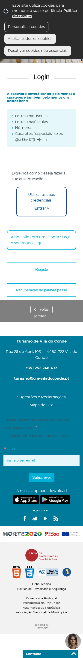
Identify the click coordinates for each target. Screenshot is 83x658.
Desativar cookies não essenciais (38, 51)
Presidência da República (41, 603)
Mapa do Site (41, 405)
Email (9, 448)
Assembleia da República (41, 607)
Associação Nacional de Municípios (41, 612)
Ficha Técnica (41, 584)
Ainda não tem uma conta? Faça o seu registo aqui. (40, 240)
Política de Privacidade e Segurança (41, 589)
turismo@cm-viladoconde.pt (41, 378)
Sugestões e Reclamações (41, 397)
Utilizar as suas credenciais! (41, 201)
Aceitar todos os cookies (30, 39)
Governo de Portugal (41, 598)
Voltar (44, 309)
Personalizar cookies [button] (26, 27)
